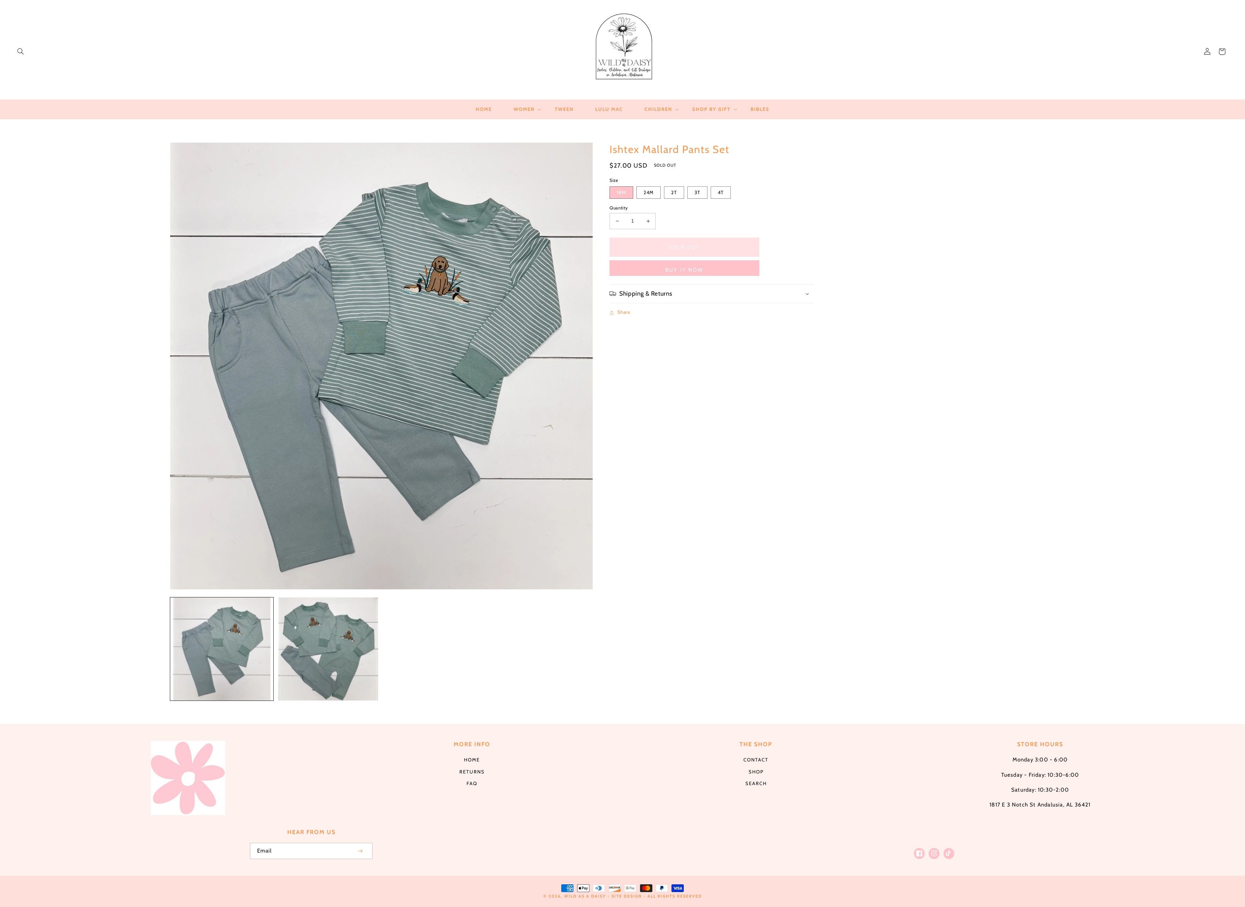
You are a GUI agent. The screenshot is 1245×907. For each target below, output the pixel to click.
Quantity (619, 207)
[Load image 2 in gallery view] (328, 649)
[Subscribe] (361, 851)
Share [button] (623, 312)
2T (674, 192)
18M (621, 192)
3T (697, 192)
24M (649, 192)
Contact (755, 760)
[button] (20, 51)
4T (721, 192)
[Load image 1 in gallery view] (221, 649)
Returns (472, 772)
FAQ (472, 783)
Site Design (626, 896)
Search (756, 783)
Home (472, 760)
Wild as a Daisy (585, 896)
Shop (756, 772)
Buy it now (684, 270)
